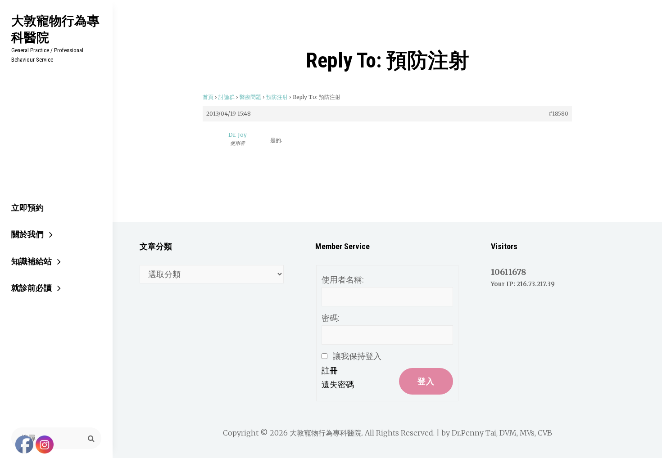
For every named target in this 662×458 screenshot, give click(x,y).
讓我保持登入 (357, 356)
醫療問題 (250, 97)
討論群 (226, 97)
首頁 (208, 97)
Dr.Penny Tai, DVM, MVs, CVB (502, 432)
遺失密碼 (338, 384)
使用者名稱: (343, 279)
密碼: (331, 318)
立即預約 (27, 208)
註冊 (330, 370)
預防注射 (277, 97)
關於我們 (27, 234)
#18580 (558, 113)
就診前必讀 (31, 288)
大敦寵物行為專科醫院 (55, 29)
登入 (426, 381)
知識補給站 (31, 261)
